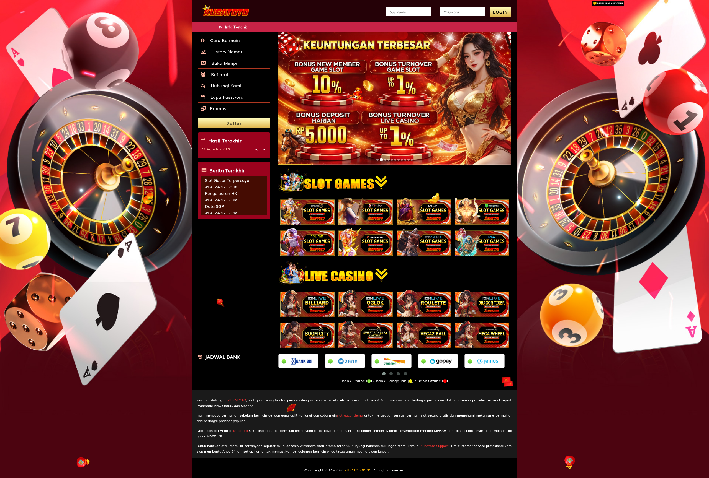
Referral (218, 74)
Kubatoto (240, 430)
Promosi (218, 108)
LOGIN (500, 12)
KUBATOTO (237, 400)
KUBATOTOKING (358, 469)
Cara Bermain (223, 40)
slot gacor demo (350, 415)
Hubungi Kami (224, 85)
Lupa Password (225, 96)
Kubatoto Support (434, 445)
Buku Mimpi (223, 62)
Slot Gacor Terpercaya (227, 180)
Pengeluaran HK (221, 193)
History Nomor (225, 51)
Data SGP (214, 206)
